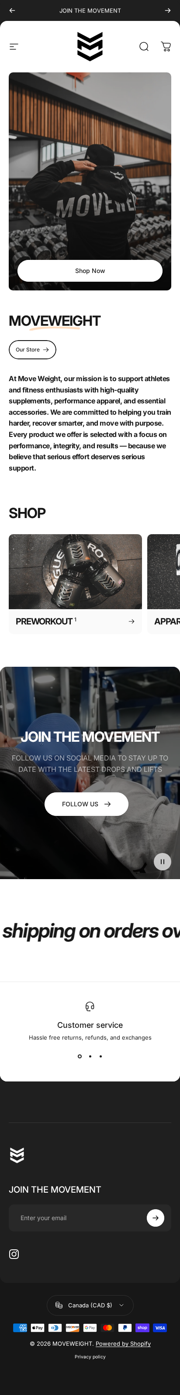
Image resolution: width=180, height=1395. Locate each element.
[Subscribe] (155, 1218)
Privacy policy (90, 1357)
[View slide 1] (79, 1056)
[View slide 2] (90, 1056)
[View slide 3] (100, 1056)
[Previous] (12, 10)
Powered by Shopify (123, 1343)
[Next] (167, 10)
